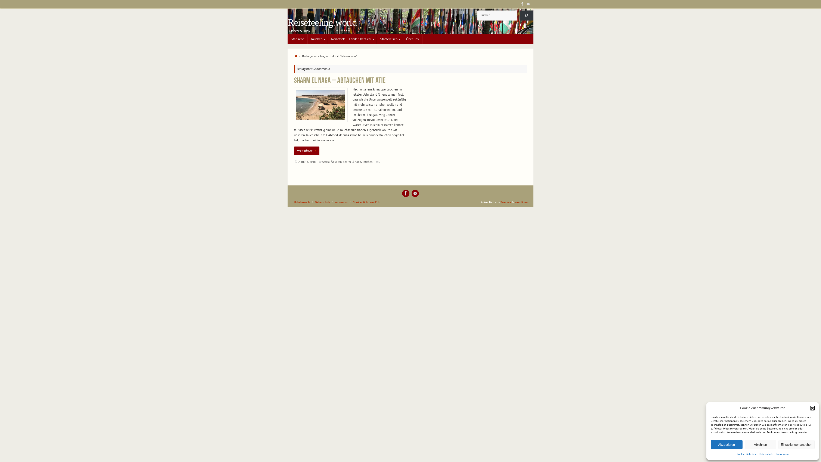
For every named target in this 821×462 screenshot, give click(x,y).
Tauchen (367, 162)
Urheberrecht (302, 202)
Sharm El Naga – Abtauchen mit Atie (339, 80)
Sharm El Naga (352, 162)
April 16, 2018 (307, 162)
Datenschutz (766, 454)
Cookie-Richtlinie (747, 454)
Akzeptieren (726, 444)
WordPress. (522, 202)
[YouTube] (528, 4)
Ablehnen (760, 444)
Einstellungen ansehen (796, 444)
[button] (812, 408)
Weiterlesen (305, 151)
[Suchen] (526, 15)
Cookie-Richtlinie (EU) (366, 202)
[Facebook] (522, 4)
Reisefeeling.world (322, 22)
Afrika (326, 162)
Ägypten (336, 162)
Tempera (506, 202)
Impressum (782, 454)
